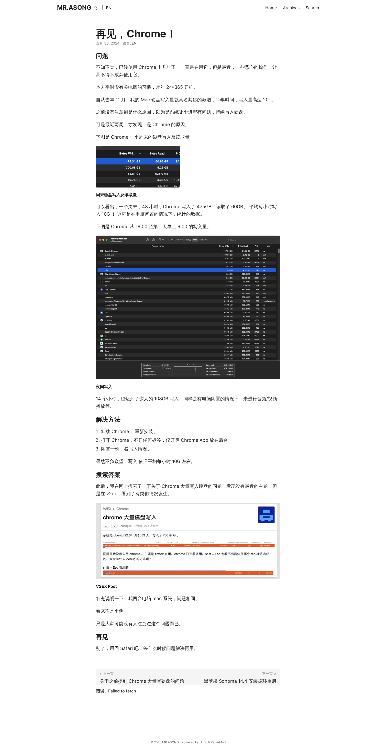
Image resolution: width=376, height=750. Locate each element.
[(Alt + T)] (96, 7)
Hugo (203, 742)
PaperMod (218, 742)
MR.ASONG (74, 7)
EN (109, 7)
